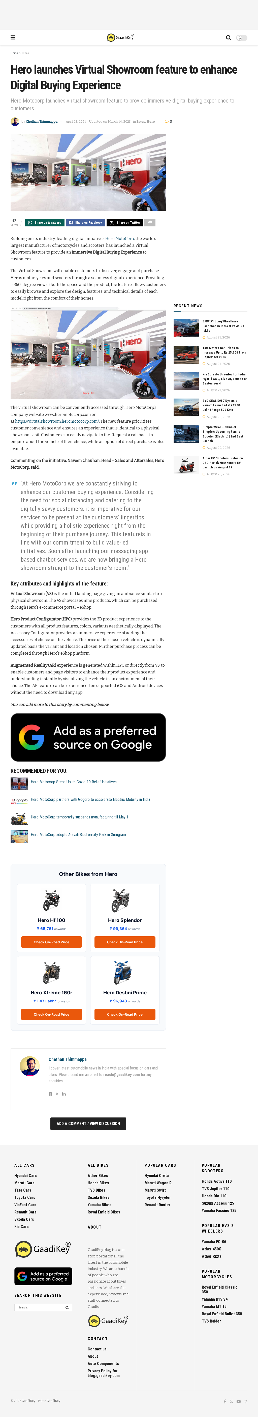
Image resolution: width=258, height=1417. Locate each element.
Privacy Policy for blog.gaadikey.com (104, 1373)
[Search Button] (228, 37)
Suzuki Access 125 (218, 1203)
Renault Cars (25, 1212)
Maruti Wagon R (158, 1183)
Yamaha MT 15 (214, 1306)
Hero (151, 121)
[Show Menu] (13, 37)
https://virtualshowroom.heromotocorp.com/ (57, 421)
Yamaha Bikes (99, 1204)
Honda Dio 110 (214, 1196)
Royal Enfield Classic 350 (219, 1289)
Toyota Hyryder (158, 1197)
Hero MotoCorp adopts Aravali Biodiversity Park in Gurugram (78, 834)
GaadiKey (28, 1401)
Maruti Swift (155, 1190)
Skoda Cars (24, 1219)
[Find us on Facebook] (225, 1401)
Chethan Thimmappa (41, 121)
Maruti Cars (24, 1183)
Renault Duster (157, 1204)
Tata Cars (22, 1190)
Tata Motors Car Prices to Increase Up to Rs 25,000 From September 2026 (224, 352)
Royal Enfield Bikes (104, 1212)
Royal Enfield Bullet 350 (222, 1313)
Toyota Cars (24, 1197)
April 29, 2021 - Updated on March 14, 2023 (98, 121)
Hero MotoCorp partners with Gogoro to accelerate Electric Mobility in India (90, 799)
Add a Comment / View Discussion (88, 1123)
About (93, 1356)
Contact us (97, 1349)
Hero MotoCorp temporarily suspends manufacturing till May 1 (79, 817)
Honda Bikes (98, 1183)
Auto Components (103, 1363)
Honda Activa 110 (217, 1181)
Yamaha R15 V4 (215, 1299)
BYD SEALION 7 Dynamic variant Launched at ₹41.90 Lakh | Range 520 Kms (222, 405)
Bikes (25, 53)
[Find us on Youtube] (239, 1401)
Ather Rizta (211, 1256)
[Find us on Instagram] (245, 1401)
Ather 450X (211, 1249)
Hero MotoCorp (119, 238)
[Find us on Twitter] (231, 1401)
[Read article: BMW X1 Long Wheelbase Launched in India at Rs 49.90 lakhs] (186, 328)
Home (14, 53)
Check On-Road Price (51, 942)
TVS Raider (211, 1321)
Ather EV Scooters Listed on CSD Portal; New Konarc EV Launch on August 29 (223, 462)
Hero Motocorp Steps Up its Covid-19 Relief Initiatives (74, 781)
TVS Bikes (96, 1190)
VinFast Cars (25, 1204)
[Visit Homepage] (121, 38)
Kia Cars (21, 1226)
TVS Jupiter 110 (215, 1188)
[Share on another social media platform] (149, 222)
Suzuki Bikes (99, 1197)
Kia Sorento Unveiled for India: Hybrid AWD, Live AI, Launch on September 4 (225, 378)
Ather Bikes (98, 1175)
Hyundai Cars (25, 1175)
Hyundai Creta (157, 1175)
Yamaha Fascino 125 (219, 1210)
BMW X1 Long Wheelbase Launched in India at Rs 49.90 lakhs (223, 325)
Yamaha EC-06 (214, 1241)
